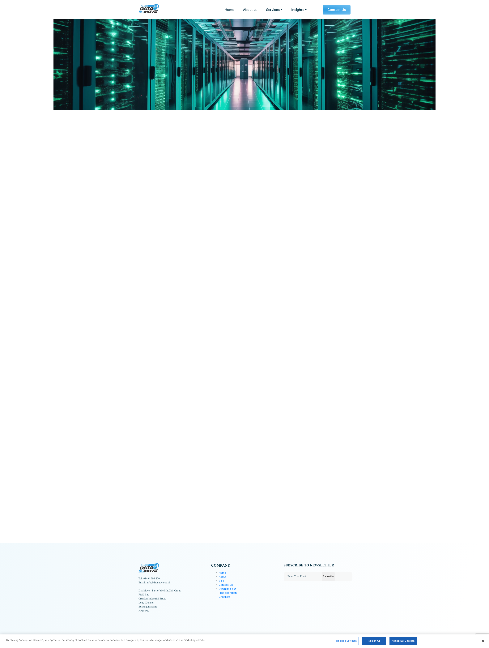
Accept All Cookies (403, 640)
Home (229, 10)
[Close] (483, 641)
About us (250, 10)
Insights (297, 10)
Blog (221, 580)
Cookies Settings (346, 640)
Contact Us (336, 10)
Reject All (374, 640)
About (222, 576)
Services (273, 10)
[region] (244, 641)
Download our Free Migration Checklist (228, 592)
